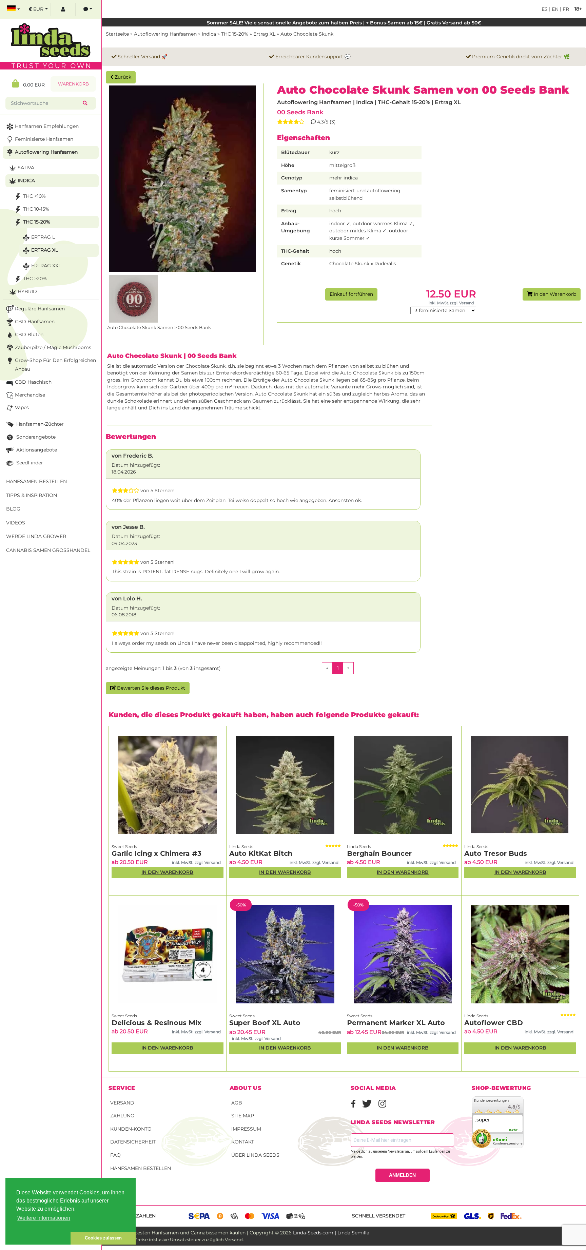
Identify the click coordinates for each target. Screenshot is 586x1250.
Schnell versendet (378, 1216)
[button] (38, 1238)
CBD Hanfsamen (35, 322)
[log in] (63, 9)
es (545, 9)
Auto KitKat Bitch (260, 853)
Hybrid (27, 291)
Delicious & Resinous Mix (156, 1023)
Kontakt (242, 1142)
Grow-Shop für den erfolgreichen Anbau (55, 364)
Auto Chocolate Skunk (306, 34)
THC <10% (34, 196)
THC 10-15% (36, 209)
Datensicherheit (133, 1142)
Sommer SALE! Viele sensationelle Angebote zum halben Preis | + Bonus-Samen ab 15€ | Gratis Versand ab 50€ (344, 23)
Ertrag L (43, 237)
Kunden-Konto (131, 1129)
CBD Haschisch (33, 382)
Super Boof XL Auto (264, 1023)
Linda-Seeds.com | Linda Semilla (331, 1233)
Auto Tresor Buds (495, 853)
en (554, 9)
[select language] (13, 9)
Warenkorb (73, 83)
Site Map (242, 1116)
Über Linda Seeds (255, 1155)
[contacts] (88, 9)
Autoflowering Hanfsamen (165, 34)
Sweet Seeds (124, 846)
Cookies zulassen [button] (103, 1238)
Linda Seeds (241, 846)
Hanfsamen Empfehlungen (47, 126)
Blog (13, 509)
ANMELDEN (402, 1175)
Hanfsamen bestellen (140, 1168)
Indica (209, 34)
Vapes (22, 407)
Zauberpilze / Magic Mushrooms (53, 347)
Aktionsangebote (36, 450)
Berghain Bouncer (379, 853)
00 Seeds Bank (300, 112)
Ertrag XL (264, 34)
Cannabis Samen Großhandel (48, 550)
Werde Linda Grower (36, 536)
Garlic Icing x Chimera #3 (156, 853)
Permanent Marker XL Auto (396, 1023)
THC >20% (35, 278)
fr (565, 9)
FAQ (115, 1155)
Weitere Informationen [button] (43, 1218)
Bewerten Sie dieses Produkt (150, 688)
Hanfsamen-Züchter (39, 424)
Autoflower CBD (493, 1023)
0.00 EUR (32, 85)
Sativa (26, 168)
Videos (15, 523)
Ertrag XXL (46, 266)
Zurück (122, 77)
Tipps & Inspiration (31, 495)
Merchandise (30, 395)
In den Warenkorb (554, 294)
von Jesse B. (128, 527)
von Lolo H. (127, 598)
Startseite (117, 34)
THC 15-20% (234, 34)
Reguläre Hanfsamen (40, 309)
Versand (122, 1103)
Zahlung (122, 1116)
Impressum (246, 1129)
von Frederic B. (132, 456)
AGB (236, 1103)
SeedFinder (29, 463)
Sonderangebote (35, 437)
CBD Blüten (29, 334)
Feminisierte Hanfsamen (44, 139)
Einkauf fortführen (351, 294)
